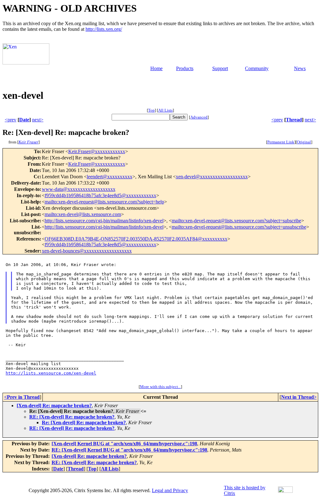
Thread (294, 119)
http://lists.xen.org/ (104, 29)
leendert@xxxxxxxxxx (109, 176)
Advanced (199, 117)
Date (24, 119)
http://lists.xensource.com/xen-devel (51, 373)
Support (220, 68)
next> (37, 119)
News (300, 68)
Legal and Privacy (170, 490)
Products (184, 68)
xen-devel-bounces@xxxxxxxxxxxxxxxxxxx (87, 250)
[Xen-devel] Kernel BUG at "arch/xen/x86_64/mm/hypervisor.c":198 (124, 443)
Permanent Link (280, 142)
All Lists (165, 110)
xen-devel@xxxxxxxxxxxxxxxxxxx (212, 176)
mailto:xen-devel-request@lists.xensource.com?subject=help (104, 201)
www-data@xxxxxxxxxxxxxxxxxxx (78, 189)
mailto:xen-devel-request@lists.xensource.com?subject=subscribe (236, 220)
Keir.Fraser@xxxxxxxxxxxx (96, 151)
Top (151, 110)
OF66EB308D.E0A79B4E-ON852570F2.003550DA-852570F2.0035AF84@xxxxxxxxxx (136, 239)
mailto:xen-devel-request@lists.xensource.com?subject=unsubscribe (239, 227)
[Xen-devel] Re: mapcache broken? (54, 405)
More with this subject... (160, 386)
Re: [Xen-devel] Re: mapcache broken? (84, 422)
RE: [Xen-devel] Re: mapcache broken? (71, 416)
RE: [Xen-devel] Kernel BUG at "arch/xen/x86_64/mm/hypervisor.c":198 (129, 450)
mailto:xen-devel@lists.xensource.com (83, 214)
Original (304, 142)
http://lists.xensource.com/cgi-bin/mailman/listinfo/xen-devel (104, 220)
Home (156, 68)
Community (257, 68)
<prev (10, 119)
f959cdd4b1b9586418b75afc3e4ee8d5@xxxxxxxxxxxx (100, 195)
